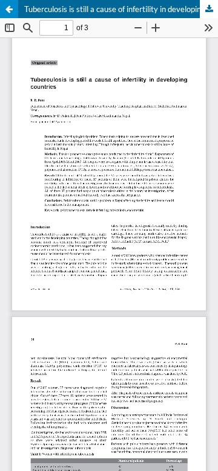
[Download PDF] (209, 9)
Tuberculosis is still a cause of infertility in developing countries (121, 9)
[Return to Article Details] (9, 9)
